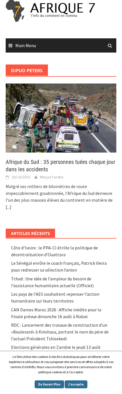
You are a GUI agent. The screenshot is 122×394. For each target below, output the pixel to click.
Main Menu (25, 45)
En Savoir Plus (49, 384)
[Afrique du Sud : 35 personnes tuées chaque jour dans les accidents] (61, 117)
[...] (8, 207)
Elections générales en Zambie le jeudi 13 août (56, 347)
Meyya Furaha (51, 177)
